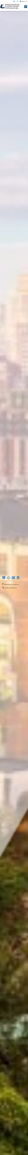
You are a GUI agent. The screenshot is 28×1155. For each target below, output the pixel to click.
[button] (25, 6)
